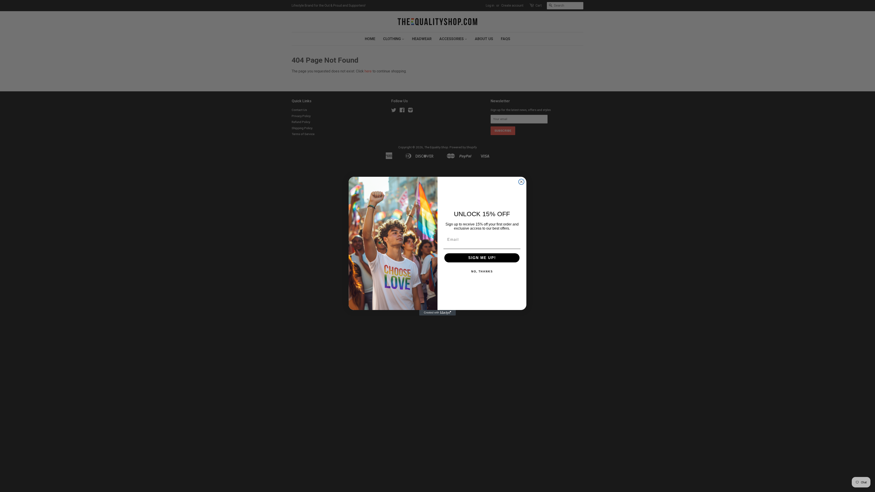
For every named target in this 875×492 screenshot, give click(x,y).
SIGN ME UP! (482, 258)
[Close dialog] (521, 181)
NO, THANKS (482, 271)
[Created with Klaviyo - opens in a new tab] (437, 312)
